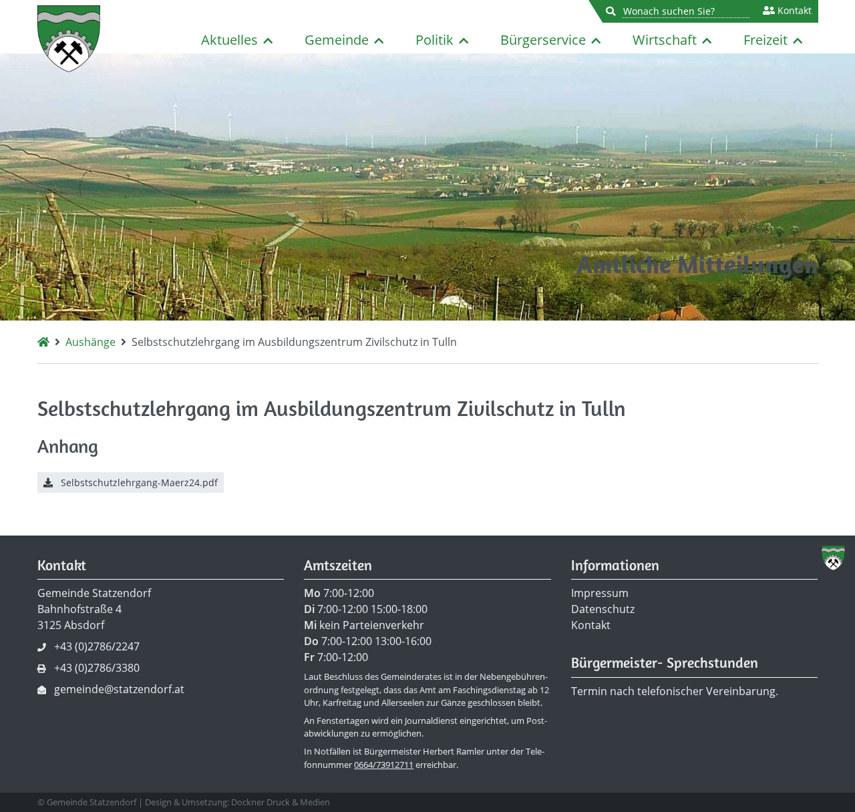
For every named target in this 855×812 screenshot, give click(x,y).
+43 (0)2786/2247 (97, 646)
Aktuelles (229, 40)
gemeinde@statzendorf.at (119, 689)
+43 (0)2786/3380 (97, 667)
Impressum (600, 593)
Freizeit (765, 40)
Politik (434, 40)
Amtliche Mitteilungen (697, 264)
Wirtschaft (665, 40)
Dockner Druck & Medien (280, 802)
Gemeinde (337, 40)
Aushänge (90, 342)
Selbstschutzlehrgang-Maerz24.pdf (138, 482)
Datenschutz (603, 609)
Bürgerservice (543, 40)
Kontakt (793, 10)
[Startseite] (43, 342)
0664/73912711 (383, 765)
